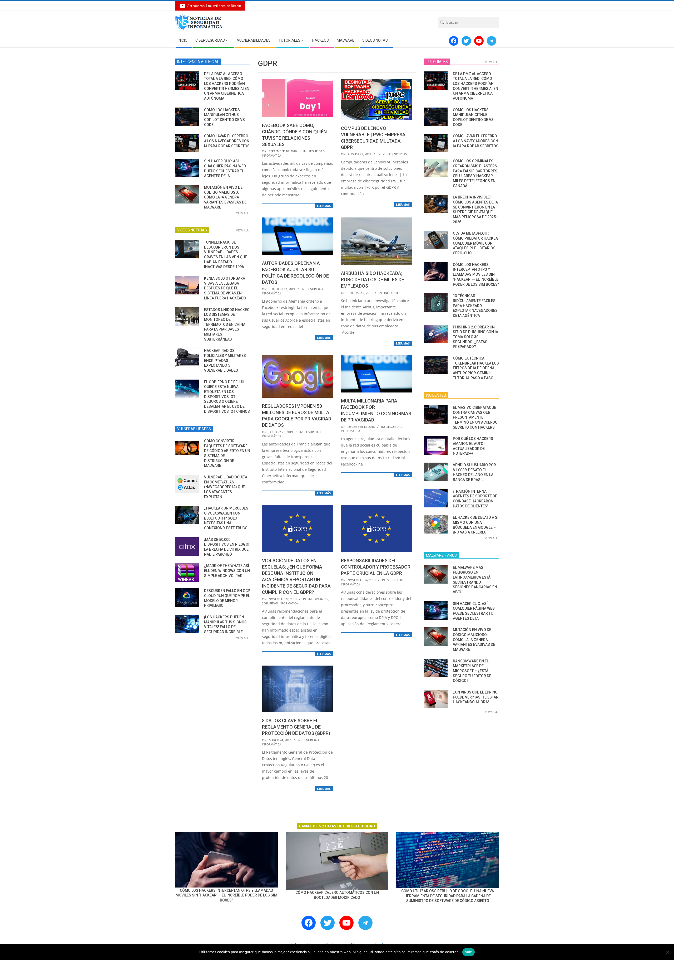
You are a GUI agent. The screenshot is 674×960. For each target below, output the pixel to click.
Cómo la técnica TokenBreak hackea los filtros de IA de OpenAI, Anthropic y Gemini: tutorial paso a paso (476, 368)
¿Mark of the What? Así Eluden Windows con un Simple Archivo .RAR (227, 571)
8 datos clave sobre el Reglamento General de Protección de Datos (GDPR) (296, 727)
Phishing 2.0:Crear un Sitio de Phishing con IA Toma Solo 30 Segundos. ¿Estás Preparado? (475, 337)
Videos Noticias (395, 154)
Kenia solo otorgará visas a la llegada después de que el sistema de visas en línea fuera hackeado (225, 288)
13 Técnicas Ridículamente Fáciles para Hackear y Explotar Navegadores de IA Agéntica (475, 306)
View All (242, 213)
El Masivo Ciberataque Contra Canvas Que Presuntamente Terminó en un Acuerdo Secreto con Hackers (475, 417)
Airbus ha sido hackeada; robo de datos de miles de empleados (372, 279)
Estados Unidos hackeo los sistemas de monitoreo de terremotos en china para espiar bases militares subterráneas (227, 324)
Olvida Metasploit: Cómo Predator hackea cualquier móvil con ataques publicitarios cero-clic (475, 243)
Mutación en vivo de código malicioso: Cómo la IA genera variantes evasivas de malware (225, 197)
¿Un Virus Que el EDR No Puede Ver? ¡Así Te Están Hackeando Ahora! (476, 697)
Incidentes (392, 293)
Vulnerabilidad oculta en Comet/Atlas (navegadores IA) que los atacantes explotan (225, 487)
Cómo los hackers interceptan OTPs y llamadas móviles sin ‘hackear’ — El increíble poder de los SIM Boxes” (476, 275)
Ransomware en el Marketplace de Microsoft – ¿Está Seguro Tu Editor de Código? (472, 671)
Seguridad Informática (280, 603)
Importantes (318, 599)
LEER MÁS (324, 206)
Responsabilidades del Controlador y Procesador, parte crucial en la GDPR (376, 567)
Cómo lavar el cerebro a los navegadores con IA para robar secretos (227, 141)
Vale (468, 952)
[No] (667, 952)
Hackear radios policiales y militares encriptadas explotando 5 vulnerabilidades (225, 360)
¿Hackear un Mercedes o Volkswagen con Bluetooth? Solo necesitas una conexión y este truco (226, 518)
